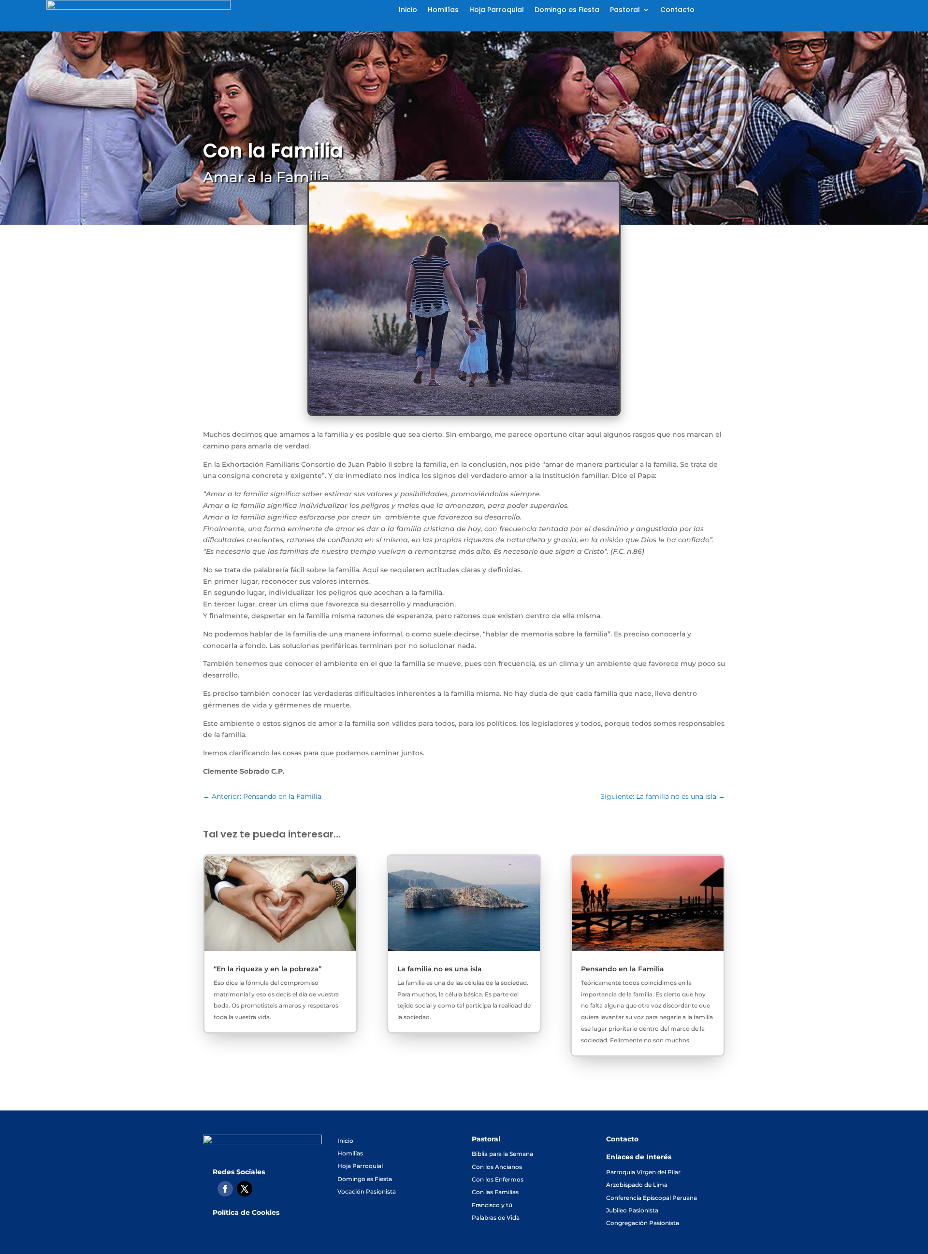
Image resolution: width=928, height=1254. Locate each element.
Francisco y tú (492, 1205)
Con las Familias (495, 1192)
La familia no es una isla (439, 969)
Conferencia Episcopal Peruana (651, 1197)
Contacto (677, 10)
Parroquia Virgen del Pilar (643, 1172)
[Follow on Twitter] (244, 1188)
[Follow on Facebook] (225, 1188)
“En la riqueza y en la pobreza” (267, 969)
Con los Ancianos (497, 1166)
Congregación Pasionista (642, 1222)
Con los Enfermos (497, 1179)
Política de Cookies (246, 1212)
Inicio (408, 10)
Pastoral (625, 10)
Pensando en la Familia (622, 969)
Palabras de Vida (496, 1217)
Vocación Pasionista (366, 1191)
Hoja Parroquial (496, 10)
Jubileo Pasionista (632, 1210)
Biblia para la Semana (502, 1153)
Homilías (443, 10)
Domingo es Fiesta (567, 10)
